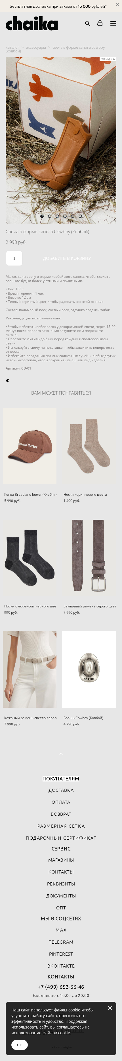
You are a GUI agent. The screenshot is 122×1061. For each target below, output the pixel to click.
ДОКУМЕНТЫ (61, 895)
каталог (12, 47)
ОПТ (61, 907)
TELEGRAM (61, 941)
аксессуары (36, 47)
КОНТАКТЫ (61, 871)
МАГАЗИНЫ (61, 859)
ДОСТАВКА (61, 790)
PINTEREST (61, 953)
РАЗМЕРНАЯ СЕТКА (61, 826)
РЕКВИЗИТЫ (61, 883)
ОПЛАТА (61, 802)
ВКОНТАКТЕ (61, 965)
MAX (61, 930)
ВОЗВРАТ (61, 814)
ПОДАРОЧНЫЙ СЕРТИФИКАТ (61, 837)
